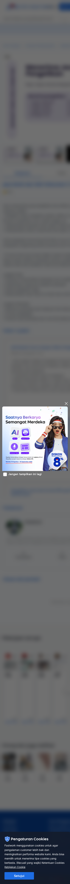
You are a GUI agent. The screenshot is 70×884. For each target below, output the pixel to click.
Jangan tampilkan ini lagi (25, 474)
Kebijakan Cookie (14, 867)
